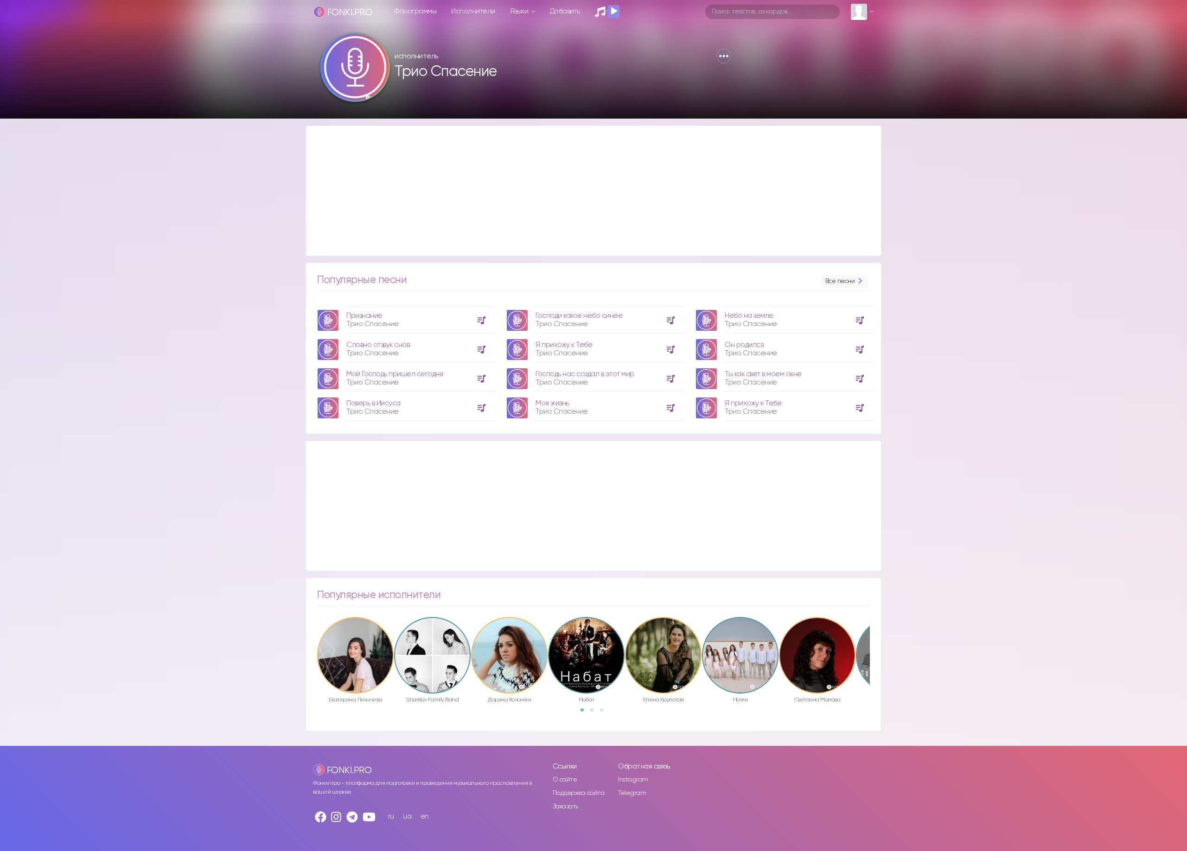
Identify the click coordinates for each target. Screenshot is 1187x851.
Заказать (565, 806)
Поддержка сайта (579, 793)
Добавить (565, 11)
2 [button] (595, 713)
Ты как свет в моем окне (763, 374)
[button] (724, 56)
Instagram (633, 779)
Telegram (632, 793)
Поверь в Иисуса (373, 403)
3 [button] (604, 713)
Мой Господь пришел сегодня (394, 374)
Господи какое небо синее (579, 315)
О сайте (565, 779)
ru (391, 816)
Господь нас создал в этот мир (585, 374)
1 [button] (585, 713)
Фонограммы (415, 11)
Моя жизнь (552, 403)
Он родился (744, 344)
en (425, 816)
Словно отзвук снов (377, 344)
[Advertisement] (584, 191)
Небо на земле (749, 315)
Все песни (840, 281)
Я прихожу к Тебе (564, 344)
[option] (404, 360)
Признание (364, 315)
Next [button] (874, 635)
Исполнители (473, 11)
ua (407, 816)
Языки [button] (520, 11)
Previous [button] (312, 635)
